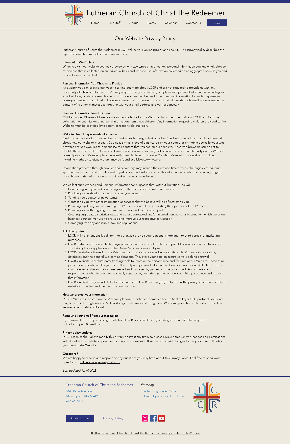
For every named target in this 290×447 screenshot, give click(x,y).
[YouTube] (161, 418)
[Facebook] (153, 418)
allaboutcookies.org (147, 159)
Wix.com (195, 433)
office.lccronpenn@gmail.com (82, 324)
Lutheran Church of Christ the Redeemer (156, 12)
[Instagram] (145, 418)
